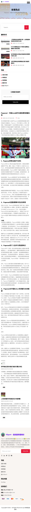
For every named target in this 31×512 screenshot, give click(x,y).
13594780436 (7, 495)
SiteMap (3, 482)
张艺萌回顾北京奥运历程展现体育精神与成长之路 (20, 55)
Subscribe (15, 102)
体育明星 (4, 80)
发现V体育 (5, 75)
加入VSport (5, 85)
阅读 (4, 387)
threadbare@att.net (9, 492)
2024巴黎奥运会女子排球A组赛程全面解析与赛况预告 (20, 47)
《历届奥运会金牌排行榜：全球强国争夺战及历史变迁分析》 (20, 40)
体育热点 (4, 77)
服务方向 (4, 83)
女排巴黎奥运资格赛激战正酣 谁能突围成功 (20, 62)
